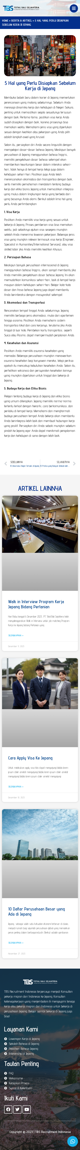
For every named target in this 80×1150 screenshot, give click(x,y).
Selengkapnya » (15, 635)
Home (5, 20)
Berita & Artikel (21, 20)
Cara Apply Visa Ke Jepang (30, 758)
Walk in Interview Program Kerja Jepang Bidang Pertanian (36, 604)
